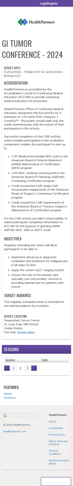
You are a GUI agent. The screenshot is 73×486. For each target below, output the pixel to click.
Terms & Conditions (55, 452)
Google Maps (26, 332)
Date (45, 360)
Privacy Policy (57, 434)
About (52, 421)
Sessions (10, 397)
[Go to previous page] (7, 368)
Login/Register (49, 3)
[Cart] (62, 5)
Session (10, 360)
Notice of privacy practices (58, 443)
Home (8, 393)
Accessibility (56, 428)
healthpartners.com (14, 431)
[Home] (36, 18)
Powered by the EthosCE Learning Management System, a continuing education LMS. (56, 481)
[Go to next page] (34, 368)
